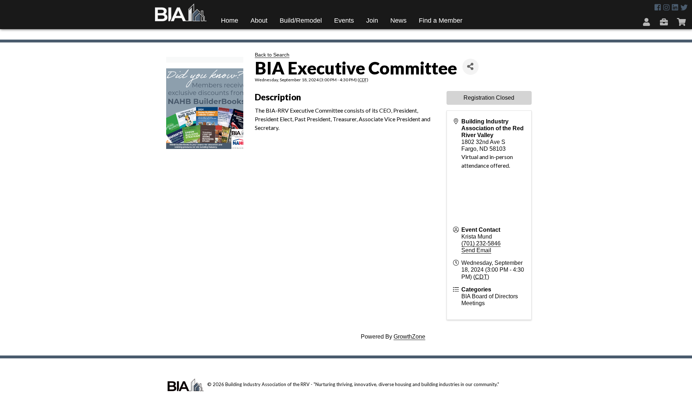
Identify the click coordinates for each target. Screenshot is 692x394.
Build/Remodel (301, 20)
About (258, 20)
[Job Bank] (665, 21)
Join (372, 20)
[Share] (470, 67)
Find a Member (440, 20)
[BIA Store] (682, 21)
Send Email (476, 250)
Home (229, 20)
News (398, 20)
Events (344, 20)
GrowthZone (409, 337)
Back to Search (272, 55)
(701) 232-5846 (481, 243)
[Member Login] (647, 21)
